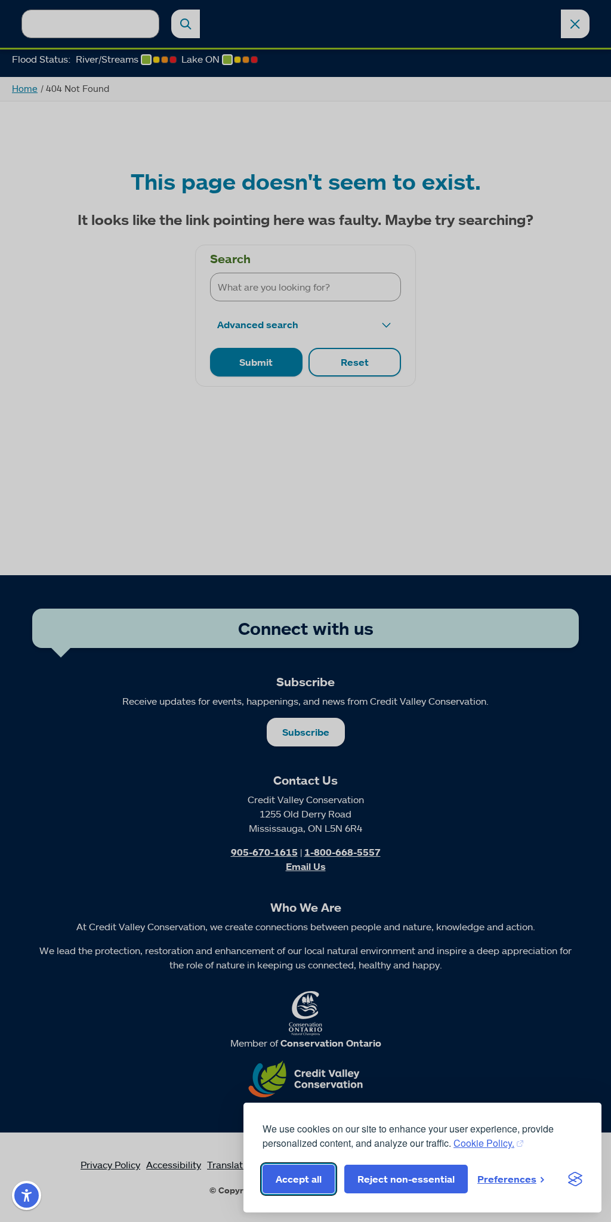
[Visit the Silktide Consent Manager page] (575, 1179)
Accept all (299, 1179)
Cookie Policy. (483, 1143)
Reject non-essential (406, 1179)
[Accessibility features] (26, 1195)
